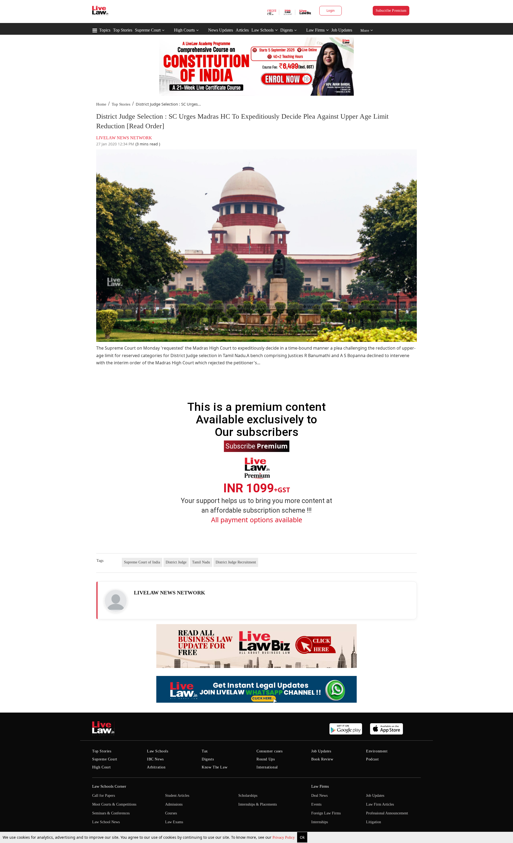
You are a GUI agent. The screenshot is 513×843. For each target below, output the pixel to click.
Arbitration (156, 767)
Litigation (373, 822)
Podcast (372, 759)
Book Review (322, 759)
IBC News (155, 759)
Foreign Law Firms (326, 813)
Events (316, 804)
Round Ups (265, 759)
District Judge (176, 562)
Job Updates (341, 30)
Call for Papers (103, 796)
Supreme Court (148, 30)
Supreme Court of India (142, 562)
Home (101, 104)
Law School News (106, 822)
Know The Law (214, 767)
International (267, 767)
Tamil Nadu (201, 562)
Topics (104, 30)
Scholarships (247, 796)
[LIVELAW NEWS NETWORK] (116, 601)
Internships (319, 822)
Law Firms (315, 30)
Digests (286, 30)
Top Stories (122, 30)
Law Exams (174, 822)
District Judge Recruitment (236, 562)
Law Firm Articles (380, 804)
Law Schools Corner (109, 786)
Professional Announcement (387, 813)
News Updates (220, 30)
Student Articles (177, 796)
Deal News (319, 796)
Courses (171, 813)
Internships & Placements (257, 804)
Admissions (173, 804)
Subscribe (257, 445)
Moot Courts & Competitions (114, 804)
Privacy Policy (284, 838)
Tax (205, 751)
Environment (377, 751)
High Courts (184, 30)
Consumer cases (269, 751)
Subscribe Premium (391, 11)
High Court (101, 767)
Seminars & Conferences (111, 813)
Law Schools (262, 30)
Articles (242, 30)
